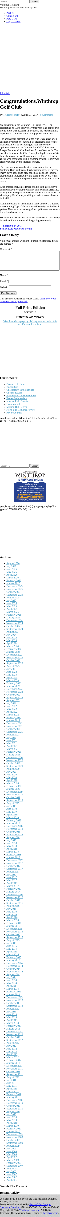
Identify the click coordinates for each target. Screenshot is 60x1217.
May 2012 (11, 1051)
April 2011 (11, 1088)
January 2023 (13, 686)
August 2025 (13, 597)
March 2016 (12, 920)
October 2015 (13, 934)
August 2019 (13, 803)
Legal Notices (13, 21)
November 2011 (14, 1068)
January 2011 (13, 1097)
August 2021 (13, 734)
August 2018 (13, 837)
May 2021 (11, 743)
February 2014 (13, 991)
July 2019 (11, 806)
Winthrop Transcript (10, 4)
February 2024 (13, 649)
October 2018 (13, 831)
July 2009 (11, 1148)
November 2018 (14, 828)
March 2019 (12, 817)
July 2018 (11, 840)
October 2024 (13, 626)
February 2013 (13, 1025)
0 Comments (46, 114)
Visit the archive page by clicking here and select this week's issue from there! (30, 322)
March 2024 (12, 646)
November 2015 (14, 931)
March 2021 (12, 749)
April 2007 (11, 1180)
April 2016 (11, 917)
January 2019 (13, 823)
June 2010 (11, 1117)
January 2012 (13, 1063)
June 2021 (11, 740)
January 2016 (13, 926)
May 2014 (11, 983)
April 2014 (11, 985)
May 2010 (11, 1120)
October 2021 (13, 729)
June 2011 (11, 1083)
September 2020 (14, 766)
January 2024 (13, 651)
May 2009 (11, 1154)
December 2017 (14, 860)
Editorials (5, 93)
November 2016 (14, 897)
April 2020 (11, 780)
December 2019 (14, 791)
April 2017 (11, 883)
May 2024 (11, 640)
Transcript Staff (11, 114)
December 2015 (14, 928)
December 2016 (14, 894)
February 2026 (13, 580)
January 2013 (13, 1028)
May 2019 (11, 811)
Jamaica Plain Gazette (17, 401)
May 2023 (11, 674)
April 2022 (11, 711)
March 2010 (12, 1125)
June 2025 (11, 603)
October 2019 (13, 797)
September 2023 (14, 663)
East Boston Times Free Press (21, 395)
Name (4, 275)
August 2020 (13, 769)
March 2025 (12, 611)
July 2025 (11, 600)
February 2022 (13, 717)
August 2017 (13, 871)
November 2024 (14, 623)
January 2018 (13, 857)
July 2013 (11, 1011)
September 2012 (14, 1040)
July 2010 (11, 1114)
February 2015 (13, 957)
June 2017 (11, 877)
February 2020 (13, 786)
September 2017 (14, 868)
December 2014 (14, 963)
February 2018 (13, 854)
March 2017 (12, 886)
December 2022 (14, 689)
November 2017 (14, 863)
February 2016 (13, 923)
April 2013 (11, 1020)
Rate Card (11, 18)
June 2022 (11, 706)
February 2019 (13, 820)
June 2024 (11, 637)
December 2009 (14, 1134)
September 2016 (14, 903)
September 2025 (14, 594)
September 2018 (14, 834)
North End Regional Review (20, 409)
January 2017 (13, 891)
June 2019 (11, 808)
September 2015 (14, 937)
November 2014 (14, 965)
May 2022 (11, 709)
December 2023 (14, 654)
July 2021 (11, 737)
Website (4, 287)
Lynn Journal (13, 404)
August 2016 (13, 906)
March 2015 (12, 954)
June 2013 (11, 1014)
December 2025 (14, 586)
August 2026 (13, 563)
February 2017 (13, 888)
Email (4, 281)
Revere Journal (14, 412)
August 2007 (13, 1168)
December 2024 (14, 620)
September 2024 (14, 629)
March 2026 (12, 577)
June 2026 (11, 569)
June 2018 (11, 843)
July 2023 (11, 669)
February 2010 (13, 1128)
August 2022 (13, 700)
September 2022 (14, 697)
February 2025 (13, 614)
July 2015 (11, 943)
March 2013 (12, 1023)
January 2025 (13, 617)
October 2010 (13, 1105)
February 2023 (13, 683)
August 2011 (12, 1077)
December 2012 (14, 1031)
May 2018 (11, 846)
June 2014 (11, 980)
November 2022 (14, 691)
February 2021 (13, 751)
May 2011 (11, 1085)
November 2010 (14, 1103)
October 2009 (13, 1140)
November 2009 (14, 1137)
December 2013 (14, 997)
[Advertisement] (30, 59)
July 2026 (11, 566)
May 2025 (11, 606)
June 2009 (11, 1151)
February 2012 (13, 1060)
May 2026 (11, 572)
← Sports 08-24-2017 (11, 225)
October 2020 (13, 763)
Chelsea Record (14, 392)
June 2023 (11, 671)
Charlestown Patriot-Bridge (20, 389)
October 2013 (13, 1003)
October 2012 (13, 1037)
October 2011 (13, 1071)
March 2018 (12, 851)
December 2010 (14, 1100)
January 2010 (13, 1131)
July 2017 (11, 874)
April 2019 (11, 814)
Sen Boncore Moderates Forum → (17, 228)
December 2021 (14, 723)
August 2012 (13, 1043)
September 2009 (14, 1143)
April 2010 (11, 1123)
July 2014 (11, 977)
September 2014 (14, 971)
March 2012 (12, 1057)
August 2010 (13, 1111)
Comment (6, 249)
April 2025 (11, 609)
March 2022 (12, 714)
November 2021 (14, 726)
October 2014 (13, 968)
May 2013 (11, 1017)
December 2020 (14, 757)
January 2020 (13, 788)
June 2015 (11, 946)
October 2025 (13, 591)
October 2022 (13, 694)
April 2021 (11, 746)
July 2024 (11, 634)
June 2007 (11, 1174)
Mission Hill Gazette (16, 407)
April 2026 (11, 574)
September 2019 (14, 800)
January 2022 (13, 720)
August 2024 (13, 631)
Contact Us (12, 15)
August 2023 (13, 666)
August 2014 (13, 974)
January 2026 (13, 583)
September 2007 (14, 1165)
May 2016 (11, 914)
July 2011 (11, 1080)
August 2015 (13, 940)
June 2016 (11, 911)
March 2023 (12, 680)
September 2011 (14, 1074)
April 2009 (11, 1157)
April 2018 (11, 848)
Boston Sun (12, 387)
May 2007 (11, 1177)
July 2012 (11, 1045)
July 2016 (11, 908)
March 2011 (12, 1091)
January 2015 (13, 960)
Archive (10, 13)
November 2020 (14, 760)
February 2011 (13, 1094)
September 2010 (14, 1108)
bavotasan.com (50, 1213)
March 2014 (12, 988)
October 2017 (13, 866)
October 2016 (13, 900)
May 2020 (11, 777)
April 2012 (11, 1054)
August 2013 (13, 1008)
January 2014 (13, 994)
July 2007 (11, 1171)
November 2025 (14, 589)
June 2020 (11, 774)
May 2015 (11, 948)
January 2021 (13, 754)
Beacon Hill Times (15, 384)
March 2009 (12, 1160)
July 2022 (11, 703)
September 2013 (14, 1005)
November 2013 (14, 1000)
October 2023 (13, 660)
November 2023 (14, 657)
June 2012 (11, 1048)
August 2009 (13, 1145)
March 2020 (12, 783)
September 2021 (14, 731)
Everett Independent (16, 398)
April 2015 (11, 951)
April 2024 (11, 643)
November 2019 (14, 794)
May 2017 (11, 880)
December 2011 (14, 1065)
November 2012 (14, 1034)
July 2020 (11, 771)
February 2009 (13, 1162)
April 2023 (11, 677)
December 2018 (14, 826)
